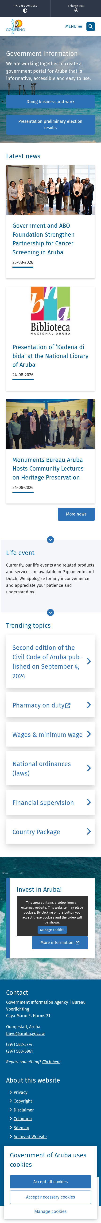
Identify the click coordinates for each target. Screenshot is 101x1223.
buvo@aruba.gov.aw (25, 1033)
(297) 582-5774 (19, 1044)
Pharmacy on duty (38, 705)
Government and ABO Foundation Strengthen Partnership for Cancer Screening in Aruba (43, 239)
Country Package (36, 832)
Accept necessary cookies (50, 1197)
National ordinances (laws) (41, 768)
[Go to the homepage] (15, 26)
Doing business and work (50, 101)
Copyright (23, 1101)
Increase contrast (25, 5)
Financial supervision (43, 803)
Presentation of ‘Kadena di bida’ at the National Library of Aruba (50, 356)
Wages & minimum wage (47, 735)
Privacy (20, 1092)
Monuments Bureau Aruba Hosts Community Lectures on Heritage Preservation (48, 468)
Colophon (23, 1118)
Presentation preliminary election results (50, 124)
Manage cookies (50, 1211)
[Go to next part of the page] (50, 539)
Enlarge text (76, 6)
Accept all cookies (50, 1181)
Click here (51, 1061)
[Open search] (90, 26)
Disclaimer (24, 1110)
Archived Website (30, 1136)
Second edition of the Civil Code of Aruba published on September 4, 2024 (47, 662)
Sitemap (21, 1127)
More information (57, 942)
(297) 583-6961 (19, 1051)
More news (76, 514)
